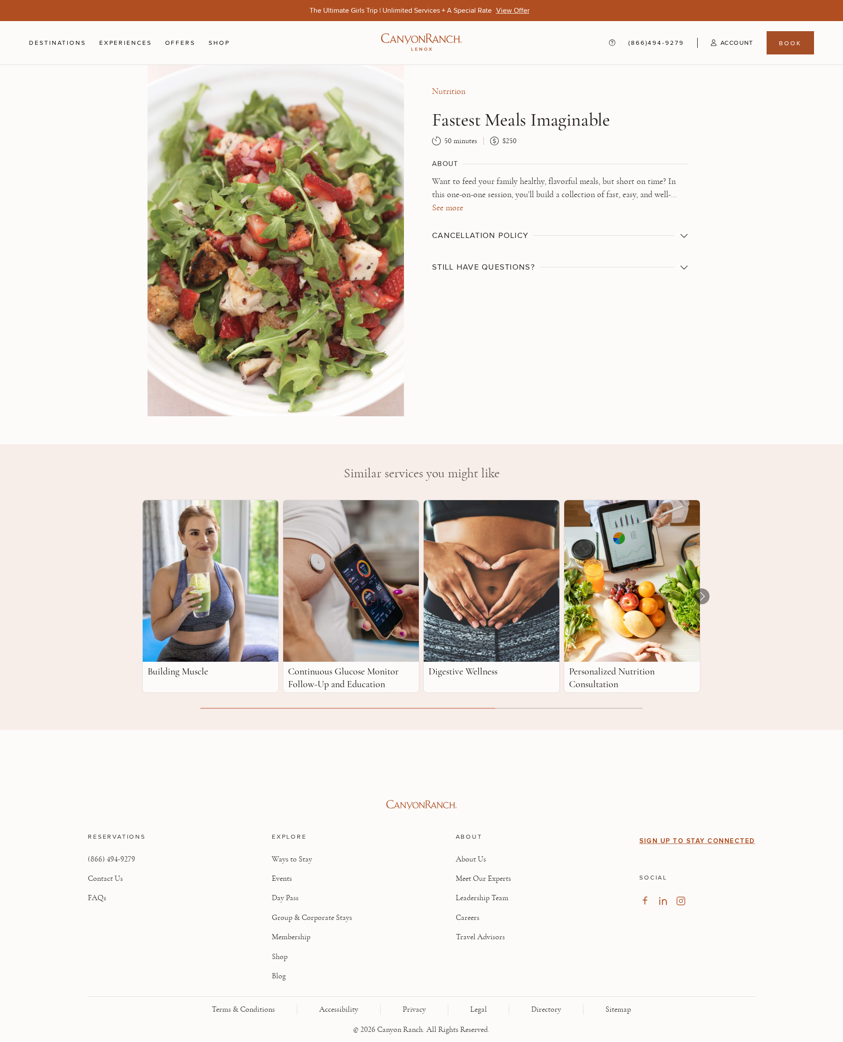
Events (282, 879)
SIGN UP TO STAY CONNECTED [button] (697, 841)
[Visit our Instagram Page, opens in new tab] (680, 900)
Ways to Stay (292, 859)
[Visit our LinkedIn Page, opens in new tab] (662, 900)
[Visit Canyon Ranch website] (421, 805)
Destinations (57, 43)
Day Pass (285, 898)
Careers (467, 918)
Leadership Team (482, 898)
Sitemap (618, 1009)
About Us (471, 859)
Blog (279, 976)
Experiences (125, 43)
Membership (291, 937)
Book (790, 42)
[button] (725, 42)
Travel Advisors (480, 937)
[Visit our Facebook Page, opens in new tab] (644, 900)
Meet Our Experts (483, 879)
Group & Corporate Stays (312, 918)
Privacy (414, 1009)
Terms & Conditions (243, 1009)
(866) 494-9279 (111, 859)
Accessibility (338, 1009)
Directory (546, 1009)
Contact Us (105, 879)
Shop (219, 43)
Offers (180, 42)
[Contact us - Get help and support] (612, 42)
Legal (478, 1009)
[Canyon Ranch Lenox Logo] (421, 42)
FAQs (97, 898)
